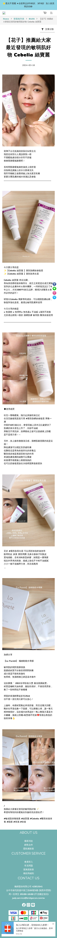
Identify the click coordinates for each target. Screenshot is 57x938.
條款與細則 (28, 873)
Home (6, 18)
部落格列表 (19, 18)
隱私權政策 (28, 848)
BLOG (32, 18)
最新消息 (28, 841)
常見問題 (28, 865)
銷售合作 (28, 844)
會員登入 (28, 861)
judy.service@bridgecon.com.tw (28, 898)
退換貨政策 (28, 869)
